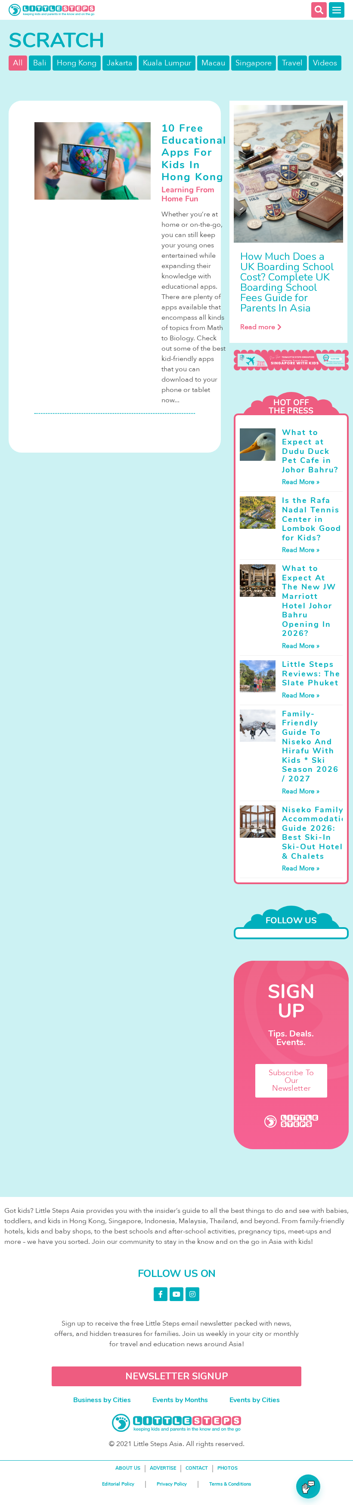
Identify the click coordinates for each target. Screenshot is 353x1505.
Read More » (300, 482)
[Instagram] (192, 1294)
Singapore (253, 63)
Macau (213, 63)
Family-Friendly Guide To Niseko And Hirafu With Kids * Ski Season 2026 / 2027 (310, 746)
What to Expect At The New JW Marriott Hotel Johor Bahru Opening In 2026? (309, 600)
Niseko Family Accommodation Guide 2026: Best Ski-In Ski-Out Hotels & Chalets (317, 833)
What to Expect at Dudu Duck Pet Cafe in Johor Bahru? (310, 451)
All (18, 63)
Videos (325, 63)
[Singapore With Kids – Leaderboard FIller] (291, 360)
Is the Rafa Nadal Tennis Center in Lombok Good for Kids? (311, 519)
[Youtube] (176, 1294)
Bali (39, 63)
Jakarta (120, 63)
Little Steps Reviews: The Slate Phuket (311, 673)
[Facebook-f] (160, 1294)
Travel (292, 63)
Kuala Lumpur (167, 63)
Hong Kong (76, 63)
